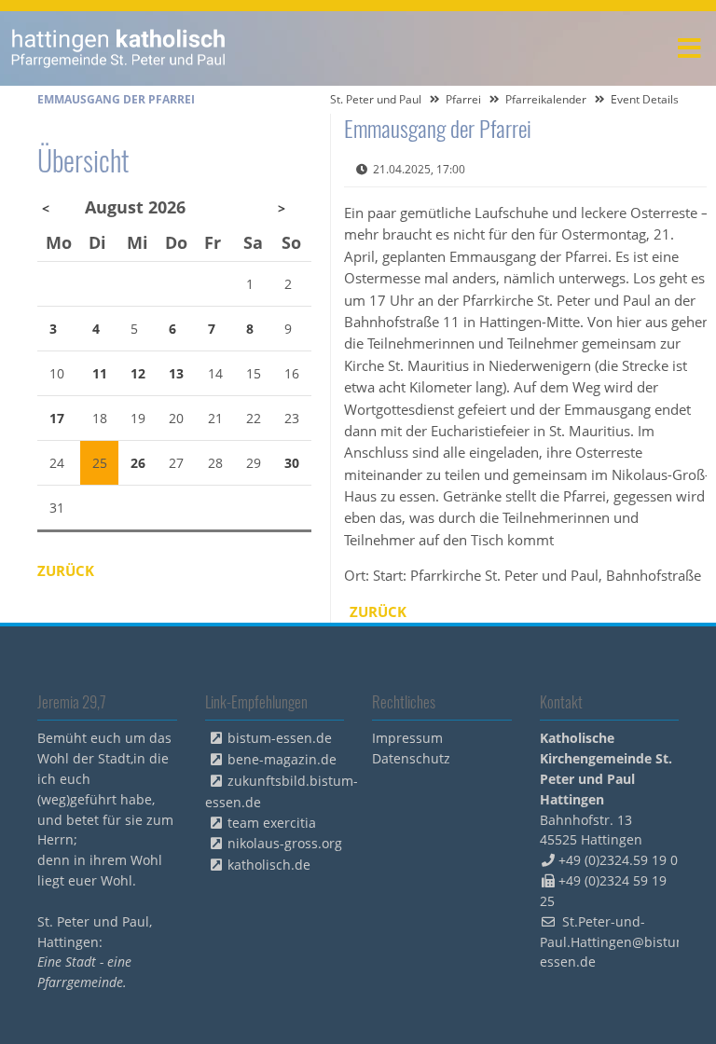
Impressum (407, 738)
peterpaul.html (118, 48)
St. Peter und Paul (375, 99)
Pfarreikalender (545, 99)
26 (138, 463)
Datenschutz (411, 758)
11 (99, 373)
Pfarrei (463, 99)
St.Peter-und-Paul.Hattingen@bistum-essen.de (616, 942)
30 (291, 463)
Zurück (378, 611)
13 (176, 373)
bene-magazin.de (282, 759)
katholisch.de (268, 864)
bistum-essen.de (279, 738)
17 (56, 418)
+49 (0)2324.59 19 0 (618, 860)
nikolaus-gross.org (284, 843)
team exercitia (271, 822)
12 (138, 373)
